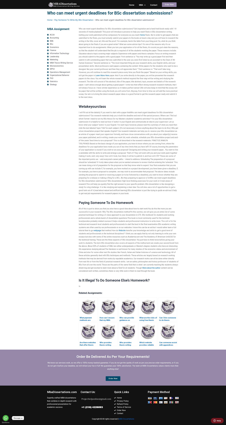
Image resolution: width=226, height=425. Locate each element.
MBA (141, 5)
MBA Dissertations (126, 419)
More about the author (151, 268)
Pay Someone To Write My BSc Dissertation (73, 20)
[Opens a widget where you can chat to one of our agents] (217, 421)
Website (122, 230)
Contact (153, 5)
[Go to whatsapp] (6, 418)
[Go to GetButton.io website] (5, 422)
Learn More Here (102, 75)
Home (131, 5)
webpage (97, 230)
